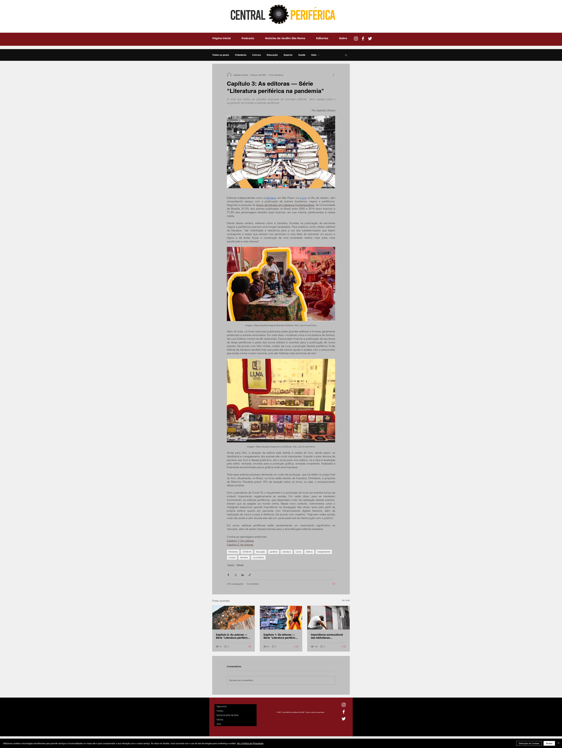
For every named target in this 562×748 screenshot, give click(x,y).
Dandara (244, 557)
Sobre (219, 723)
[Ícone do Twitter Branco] (370, 38)
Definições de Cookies (529, 743)
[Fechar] (558, 743)
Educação (272, 55)
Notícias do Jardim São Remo (228, 715)
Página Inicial (222, 706)
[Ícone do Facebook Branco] (363, 38)
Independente (323, 552)
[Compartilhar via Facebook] (228, 574)
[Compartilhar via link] (249, 574)
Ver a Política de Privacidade (250, 743)
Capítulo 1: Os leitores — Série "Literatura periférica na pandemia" (280, 636)
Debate (240, 565)
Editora (309, 552)
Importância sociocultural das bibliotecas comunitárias (327, 636)
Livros (298, 552)
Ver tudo (346, 600)
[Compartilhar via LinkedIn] (242, 574)
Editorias (220, 719)
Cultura (256, 55)
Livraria (232, 557)
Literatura (286, 552)
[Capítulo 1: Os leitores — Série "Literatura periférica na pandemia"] (281, 617)
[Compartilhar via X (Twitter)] (235, 574)
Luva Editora (258, 557)
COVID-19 (247, 552)
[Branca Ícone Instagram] (356, 38)
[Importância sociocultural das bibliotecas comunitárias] (328, 617)
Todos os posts (220, 55)
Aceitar (549, 743)
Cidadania (240, 55)
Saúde (301, 55)
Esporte (288, 55)
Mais (313, 55)
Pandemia (233, 552)
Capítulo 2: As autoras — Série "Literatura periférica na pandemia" (232, 636)
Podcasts (220, 710)
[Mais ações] (333, 75)
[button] (346, 55)
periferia (273, 552)
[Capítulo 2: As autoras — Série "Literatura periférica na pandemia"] (233, 617)
